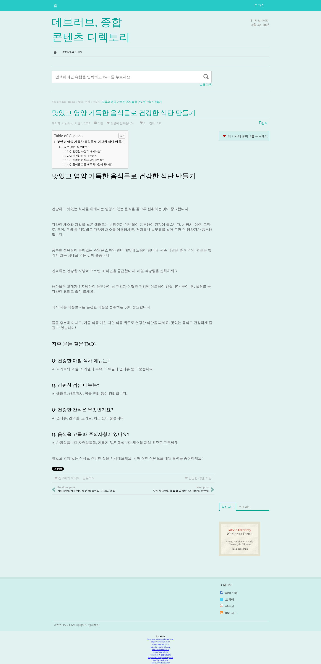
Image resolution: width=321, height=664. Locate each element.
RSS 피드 (231, 613)
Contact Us (72, 52)
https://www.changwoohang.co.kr (160, 657)
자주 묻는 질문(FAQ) (76, 147)
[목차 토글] (120, 136)
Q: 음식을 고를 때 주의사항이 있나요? (90, 164)
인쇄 (264, 123)
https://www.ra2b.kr (160, 652)
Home (71, 101)
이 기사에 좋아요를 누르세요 (248, 136)
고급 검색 (206, 84)
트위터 (229, 599)
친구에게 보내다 (69, 478)
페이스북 (231, 593)
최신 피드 (228, 507)
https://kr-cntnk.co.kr (160, 660)
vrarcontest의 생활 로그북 (160, 654)
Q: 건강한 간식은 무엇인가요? (86, 160)
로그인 (259, 5)
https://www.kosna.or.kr (161, 662)
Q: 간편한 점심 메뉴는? (82, 155)
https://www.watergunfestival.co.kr (160, 639)
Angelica (67, 123)
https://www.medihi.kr (160, 644)
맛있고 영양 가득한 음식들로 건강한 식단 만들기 (90, 141)
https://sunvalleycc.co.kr (160, 641)
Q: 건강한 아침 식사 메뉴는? (85, 151)
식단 (96, 101)
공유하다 (89, 478)
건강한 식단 (196, 478)
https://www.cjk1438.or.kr (160, 647)
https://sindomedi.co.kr (160, 649)
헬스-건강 (84, 101)
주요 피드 (244, 507)
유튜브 (229, 606)
